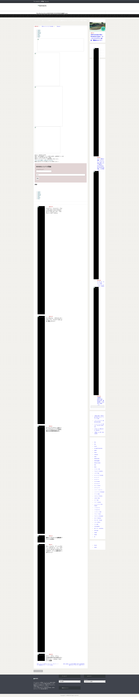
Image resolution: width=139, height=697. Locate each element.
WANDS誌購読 (61, 13)
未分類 (95, 534)
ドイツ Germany (97, 502)
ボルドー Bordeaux (97, 518)
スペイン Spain (97, 493)
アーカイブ (61, 679)
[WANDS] (42, 6)
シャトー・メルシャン (98, 489)
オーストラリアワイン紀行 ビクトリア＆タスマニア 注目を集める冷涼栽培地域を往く (53, 429)
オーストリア (96, 477)
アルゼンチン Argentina (98, 471)
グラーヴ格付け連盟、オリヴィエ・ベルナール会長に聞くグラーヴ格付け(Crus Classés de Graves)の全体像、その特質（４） (100, 164)
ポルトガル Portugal (98, 520)
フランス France (97, 513)
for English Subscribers (98, 448)
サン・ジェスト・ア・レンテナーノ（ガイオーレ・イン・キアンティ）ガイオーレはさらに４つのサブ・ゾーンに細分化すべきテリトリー (54, 549)
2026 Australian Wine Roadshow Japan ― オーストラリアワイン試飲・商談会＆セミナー (97, 37)
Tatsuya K (58, 26)
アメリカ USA (97, 469)
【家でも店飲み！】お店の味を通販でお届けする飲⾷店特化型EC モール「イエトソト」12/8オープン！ (73, 664)
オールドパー (96, 479)
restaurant (96, 454)
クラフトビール (97, 487)
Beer (40, 13)
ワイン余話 (96, 524)
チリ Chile (96, 500)
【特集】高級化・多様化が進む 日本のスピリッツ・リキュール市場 (99, 417)
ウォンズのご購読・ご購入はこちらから (44, 160)
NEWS (49, 13)
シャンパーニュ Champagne (99, 491)
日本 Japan (96, 530)
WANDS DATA (96, 458)
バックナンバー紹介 (97, 511)
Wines (37, 13)
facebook (104, 1)
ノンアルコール (97, 507)
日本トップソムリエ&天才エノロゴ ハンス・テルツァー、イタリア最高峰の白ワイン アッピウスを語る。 (47, 664)
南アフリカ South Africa (98, 528)
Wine (95, 464)
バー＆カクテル (97, 509)
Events (45, 13)
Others (95, 452)
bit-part (95, 545)
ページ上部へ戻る (137, 549)
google (95, 547)
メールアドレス (40, 169)
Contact (66, 13)
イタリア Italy (96, 473)
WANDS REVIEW (54, 13)
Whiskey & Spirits (97, 462)
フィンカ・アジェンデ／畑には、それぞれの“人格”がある (99, 425)
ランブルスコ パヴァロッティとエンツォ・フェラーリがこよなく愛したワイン (54, 320)
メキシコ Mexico (97, 522)
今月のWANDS (97, 526)
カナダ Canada (97, 481)
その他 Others (97, 498)
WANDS (68, 695)
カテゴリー (86, 679)
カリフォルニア (97, 483)
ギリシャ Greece (97, 485)
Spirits (42, 13)
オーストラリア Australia (48, 26)
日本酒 (95, 532)
